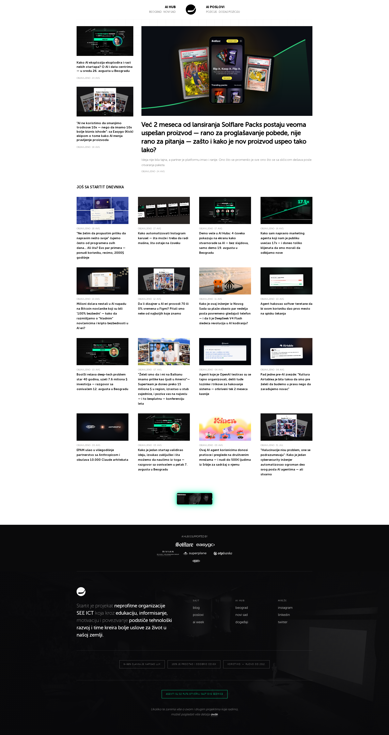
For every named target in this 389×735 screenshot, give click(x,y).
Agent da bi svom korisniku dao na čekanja (286, 308)
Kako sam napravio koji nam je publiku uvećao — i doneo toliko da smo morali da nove (283, 243)
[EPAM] (194, 561)
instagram (285, 608)
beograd (241, 608)
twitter (282, 622)
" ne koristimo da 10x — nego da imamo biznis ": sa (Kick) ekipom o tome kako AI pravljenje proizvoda (105, 131)
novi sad (241, 615)
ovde (214, 714)
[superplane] (196, 553)
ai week (198, 622)
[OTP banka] (221, 553)
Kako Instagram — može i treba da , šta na (163, 238)
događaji (241, 622)
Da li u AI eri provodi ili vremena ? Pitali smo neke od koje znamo (163, 308)
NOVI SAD (170, 11)
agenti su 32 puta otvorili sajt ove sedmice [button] (194, 694)
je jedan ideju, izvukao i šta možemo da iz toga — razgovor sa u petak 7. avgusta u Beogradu (162, 459)
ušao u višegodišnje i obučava (102, 455)
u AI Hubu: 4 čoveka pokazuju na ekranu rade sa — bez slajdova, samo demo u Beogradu (224, 243)
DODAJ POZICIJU (229, 11)
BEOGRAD (155, 11)
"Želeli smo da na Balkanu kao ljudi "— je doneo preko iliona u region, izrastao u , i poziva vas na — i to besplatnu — (164, 389)
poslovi (198, 615)
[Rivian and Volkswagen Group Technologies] (169, 553)
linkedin (284, 615)
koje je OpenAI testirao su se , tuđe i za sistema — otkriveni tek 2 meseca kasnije (225, 384)
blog (196, 608)
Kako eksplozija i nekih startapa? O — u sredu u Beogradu (105, 67)
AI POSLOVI (215, 7)
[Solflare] (184, 544)
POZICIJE (212, 11)
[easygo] (205, 544)
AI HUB (170, 7)
